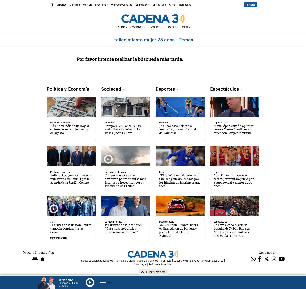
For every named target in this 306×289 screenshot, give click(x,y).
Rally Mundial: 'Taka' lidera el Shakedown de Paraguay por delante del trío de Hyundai (178, 230)
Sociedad (112, 89)
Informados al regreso (116, 172)
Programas (101, 4)
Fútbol (162, 172)
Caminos (75, 4)
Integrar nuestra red (212, 260)
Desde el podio (166, 221)
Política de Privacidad (160, 264)
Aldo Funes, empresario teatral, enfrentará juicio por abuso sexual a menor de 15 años (234, 181)
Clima (172, 4)
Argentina (135, 27)
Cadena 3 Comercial (148, 260)
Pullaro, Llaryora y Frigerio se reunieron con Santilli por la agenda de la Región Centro (71, 179)
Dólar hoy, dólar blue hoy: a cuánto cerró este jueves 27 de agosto (69, 129)
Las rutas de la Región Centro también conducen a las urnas (70, 228)
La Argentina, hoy (113, 221)
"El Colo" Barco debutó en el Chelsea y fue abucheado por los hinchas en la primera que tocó (179, 181)
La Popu (194, 260)
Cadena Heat (181, 260)
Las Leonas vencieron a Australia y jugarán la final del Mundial (177, 129)
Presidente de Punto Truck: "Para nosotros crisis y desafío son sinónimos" (124, 228)
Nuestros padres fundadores (97, 260)
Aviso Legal (140, 264)
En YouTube (159, 4)
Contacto (166, 260)
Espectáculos (225, 89)
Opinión (87, 4)
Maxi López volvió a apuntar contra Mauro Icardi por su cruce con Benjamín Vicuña (233, 129)
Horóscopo (185, 4)
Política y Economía (69, 89)
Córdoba (153, 27)
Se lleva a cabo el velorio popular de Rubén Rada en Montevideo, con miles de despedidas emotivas (232, 230)
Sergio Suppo (60, 238)
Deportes (61, 4)
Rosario (170, 27)
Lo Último (121, 27)
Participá (251, 4)
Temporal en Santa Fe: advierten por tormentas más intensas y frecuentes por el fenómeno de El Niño (125, 181)
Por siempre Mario (125, 260)
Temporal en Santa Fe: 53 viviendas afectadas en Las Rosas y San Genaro (123, 129)
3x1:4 (53, 221)
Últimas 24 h (142, 4)
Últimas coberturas (121, 4)
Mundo (186, 27)
